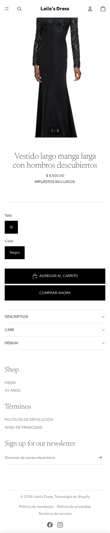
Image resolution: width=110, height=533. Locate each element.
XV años (12, 390)
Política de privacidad (74, 506)
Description (16, 316)
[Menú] (6, 9)
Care (9, 329)
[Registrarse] (100, 458)
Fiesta (10, 383)
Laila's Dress (43, 496)
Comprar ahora (55, 293)
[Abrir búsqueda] (19, 8)
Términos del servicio (55, 513)
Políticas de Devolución (29, 419)
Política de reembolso (36, 506)
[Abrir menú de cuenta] (90, 8)
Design (11, 343)
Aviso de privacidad (24, 427)
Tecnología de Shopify (72, 496)
